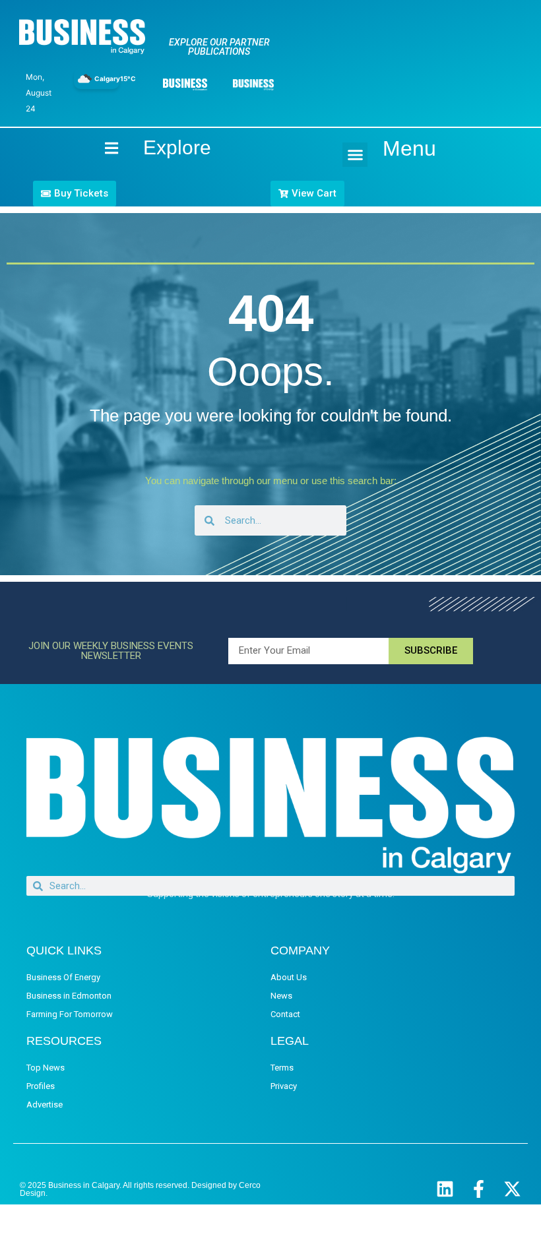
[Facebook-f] (479, 1189)
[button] (354, 155)
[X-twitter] (512, 1189)
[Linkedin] (445, 1189)
